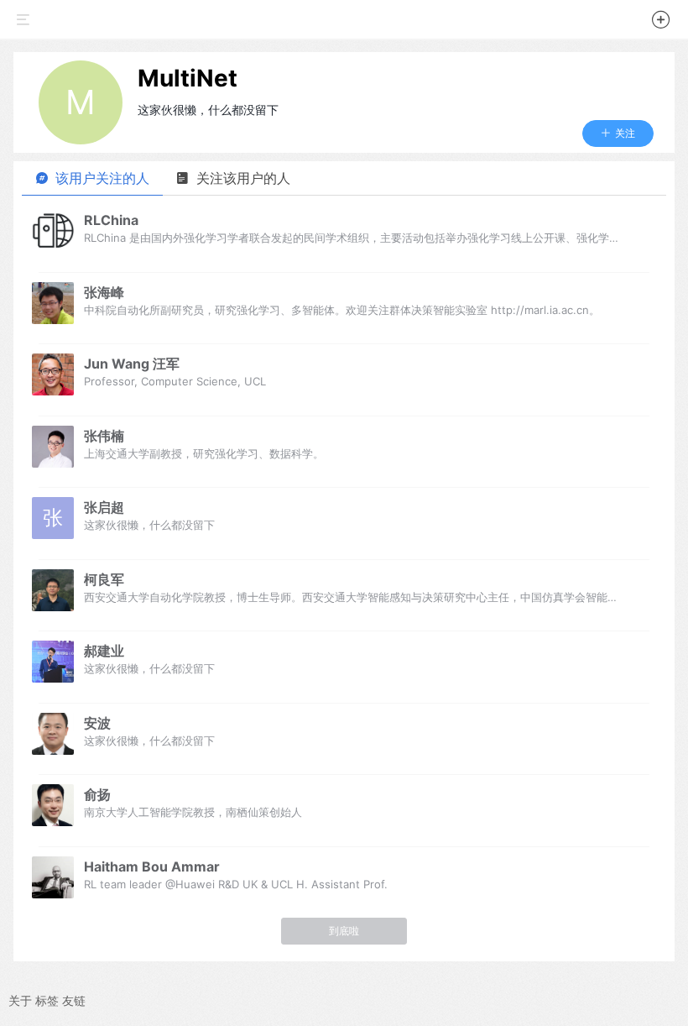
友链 (74, 1000)
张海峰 (104, 292)
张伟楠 (104, 435)
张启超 (104, 507)
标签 (47, 1000)
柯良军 (104, 579)
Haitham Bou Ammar (152, 866)
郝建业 (104, 650)
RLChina (111, 220)
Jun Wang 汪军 (132, 363)
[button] (661, 22)
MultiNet (187, 78)
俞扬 (97, 794)
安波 (97, 723)
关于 (20, 1000)
